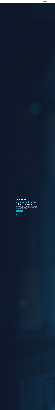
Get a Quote (45, 1)
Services (36, 1)
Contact (41, 1)
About (30, 1)
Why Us (38, 1)
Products (33, 1)
